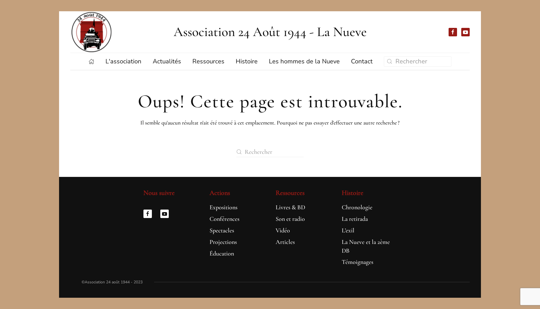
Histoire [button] (247, 61)
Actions (220, 193)
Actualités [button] (167, 61)
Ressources (290, 193)
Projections (223, 242)
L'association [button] (123, 61)
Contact (362, 61)
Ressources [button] (208, 61)
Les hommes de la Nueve (304, 61)
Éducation (222, 253)
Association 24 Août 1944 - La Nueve (270, 32)
